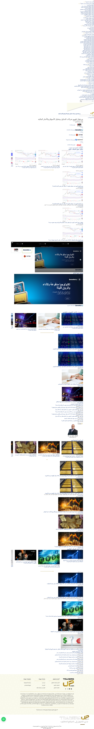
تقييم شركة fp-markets (71, 129)
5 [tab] (48, 573)
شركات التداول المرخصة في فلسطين (87, 9)
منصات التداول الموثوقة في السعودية (87, 11)
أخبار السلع (92, 65)
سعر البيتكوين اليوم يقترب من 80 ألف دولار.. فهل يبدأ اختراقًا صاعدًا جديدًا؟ (69, 407)
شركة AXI (92, 30)
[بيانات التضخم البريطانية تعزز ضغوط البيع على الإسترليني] (49, 322)
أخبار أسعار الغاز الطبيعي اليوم (88, 69)
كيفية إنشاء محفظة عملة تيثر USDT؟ (76, 670)
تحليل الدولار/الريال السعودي (88, 43)
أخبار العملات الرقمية (90, 61)
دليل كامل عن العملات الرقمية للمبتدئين (75, 668)
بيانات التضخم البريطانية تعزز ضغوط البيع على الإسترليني (49, 331)
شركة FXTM (91, 29)
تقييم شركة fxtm (72, 134)
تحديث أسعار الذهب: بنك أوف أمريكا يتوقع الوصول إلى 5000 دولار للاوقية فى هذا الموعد (73, 459)
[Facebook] (65, 691)
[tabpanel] (72, 159)
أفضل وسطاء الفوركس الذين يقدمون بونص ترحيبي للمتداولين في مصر (70, 654)
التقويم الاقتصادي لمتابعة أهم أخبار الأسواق (86, 85)
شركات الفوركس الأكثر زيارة (88, 25)
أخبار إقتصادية (91, 58)
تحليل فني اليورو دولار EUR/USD (88, 35)
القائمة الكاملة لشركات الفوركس (88, 31)
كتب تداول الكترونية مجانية (89, 72)
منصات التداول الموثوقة (89, 21)
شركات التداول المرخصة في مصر (88, 6)
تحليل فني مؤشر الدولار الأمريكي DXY (87, 56)
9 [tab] (44, 573)
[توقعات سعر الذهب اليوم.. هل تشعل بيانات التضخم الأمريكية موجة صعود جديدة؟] (49, 157)
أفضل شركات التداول (90, 1)
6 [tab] (47, 573)
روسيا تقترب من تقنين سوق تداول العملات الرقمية (73, 420)
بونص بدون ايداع (91, 71)
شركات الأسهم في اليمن (89, 8)
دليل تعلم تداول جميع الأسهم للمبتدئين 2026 (75, 672)
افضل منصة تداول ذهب (89, 22)
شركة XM (92, 27)
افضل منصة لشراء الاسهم (89, 24)
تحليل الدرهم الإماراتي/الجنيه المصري (87, 42)
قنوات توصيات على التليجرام (88, 17)
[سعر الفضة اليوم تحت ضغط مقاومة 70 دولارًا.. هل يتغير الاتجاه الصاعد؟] (72, 157)
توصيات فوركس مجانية (89, 70)
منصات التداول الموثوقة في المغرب (87, 13)
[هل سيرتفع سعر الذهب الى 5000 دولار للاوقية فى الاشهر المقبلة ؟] (70, 541)
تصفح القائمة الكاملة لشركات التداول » (76, 147)
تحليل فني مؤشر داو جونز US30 (88, 51)
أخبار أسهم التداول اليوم (89, 60)
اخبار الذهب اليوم (91, 67)
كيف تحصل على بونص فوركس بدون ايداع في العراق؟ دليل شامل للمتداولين (69, 656)
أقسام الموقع (56, 681)
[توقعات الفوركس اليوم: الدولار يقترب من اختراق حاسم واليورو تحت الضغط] (25, 557)
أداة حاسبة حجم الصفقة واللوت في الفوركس (85, 90)
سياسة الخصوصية (27, 685)
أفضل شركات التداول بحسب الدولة (87, 3)
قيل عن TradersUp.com (89, 98)
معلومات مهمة (27, 681)
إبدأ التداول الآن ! (91, 117)
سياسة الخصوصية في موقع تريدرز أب (87, 96)
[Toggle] (84, 1)
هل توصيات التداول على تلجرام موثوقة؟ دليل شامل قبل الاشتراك (71, 659)
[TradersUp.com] (68, 684)
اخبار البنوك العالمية (90, 59)
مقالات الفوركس (91, 75)
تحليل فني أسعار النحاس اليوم (88, 50)
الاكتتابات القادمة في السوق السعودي (87, 79)
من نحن (43, 685)
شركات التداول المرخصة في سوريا (87, 7)
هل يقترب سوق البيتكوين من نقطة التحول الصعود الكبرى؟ (72, 422)
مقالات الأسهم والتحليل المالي (88, 76)
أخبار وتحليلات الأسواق (90, 32)
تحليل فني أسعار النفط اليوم (89, 48)
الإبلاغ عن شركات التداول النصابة (88, 95)
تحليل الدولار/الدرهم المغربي (88, 44)
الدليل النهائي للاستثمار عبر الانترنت (76, 674)
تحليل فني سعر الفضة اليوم (89, 46)
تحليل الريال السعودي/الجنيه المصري (87, 41)
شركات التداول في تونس (89, 10)
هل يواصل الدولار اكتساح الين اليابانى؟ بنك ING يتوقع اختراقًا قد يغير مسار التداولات (73, 563)
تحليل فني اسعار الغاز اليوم (89, 49)
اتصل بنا (43, 687)
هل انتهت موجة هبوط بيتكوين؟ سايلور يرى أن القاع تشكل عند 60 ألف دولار (69, 411)
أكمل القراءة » (74, 167)
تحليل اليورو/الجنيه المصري (89, 40)
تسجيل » (81, 126)
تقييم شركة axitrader (71, 144)
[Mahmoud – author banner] (72, 433)
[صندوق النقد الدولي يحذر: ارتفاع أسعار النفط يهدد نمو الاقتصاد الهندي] (72, 321)
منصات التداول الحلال (90, 18)
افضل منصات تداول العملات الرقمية (87, 19)
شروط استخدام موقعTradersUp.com (87, 99)
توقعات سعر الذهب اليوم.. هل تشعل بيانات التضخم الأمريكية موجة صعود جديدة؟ (50, 167)
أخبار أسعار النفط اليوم (89, 68)
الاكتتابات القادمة (91, 78)
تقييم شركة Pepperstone (70, 139)
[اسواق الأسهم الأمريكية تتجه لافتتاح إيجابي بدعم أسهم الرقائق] (25, 322)
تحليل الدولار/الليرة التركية (89, 37)
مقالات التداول (56, 690)
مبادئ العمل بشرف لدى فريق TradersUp (86, 97)
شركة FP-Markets (90, 28)
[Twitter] (67, 691)
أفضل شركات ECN (90, 23)
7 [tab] (46, 573)
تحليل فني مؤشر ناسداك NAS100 (87, 53)
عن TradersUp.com (90, 92)
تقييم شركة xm (72, 124)
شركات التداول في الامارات (89, 14)
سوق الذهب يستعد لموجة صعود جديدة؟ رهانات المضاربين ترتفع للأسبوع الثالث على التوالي (49, 458)
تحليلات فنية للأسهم (90, 54)
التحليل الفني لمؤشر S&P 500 (88, 52)
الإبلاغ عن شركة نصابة (41, 690)
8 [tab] (45, 573)
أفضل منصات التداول (90, 16)
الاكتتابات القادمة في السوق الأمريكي (87, 80)
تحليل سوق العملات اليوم (89, 34)
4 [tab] (49, 573)
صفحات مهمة (42, 681)
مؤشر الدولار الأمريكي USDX (88, 64)
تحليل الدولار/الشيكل (90, 38)
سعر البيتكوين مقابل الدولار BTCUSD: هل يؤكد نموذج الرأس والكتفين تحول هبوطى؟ (67, 409)
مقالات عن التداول (90, 74)
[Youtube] (71, 691)
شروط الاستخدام (27, 687)
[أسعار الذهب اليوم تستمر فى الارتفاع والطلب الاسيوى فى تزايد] (25, 449)
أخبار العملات (91, 63)
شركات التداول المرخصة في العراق (87, 12)
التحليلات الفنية (56, 687)
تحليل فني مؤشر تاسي (90, 55)
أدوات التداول (91, 81)
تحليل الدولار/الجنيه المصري (89, 39)
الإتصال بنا (92, 93)
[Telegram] (69, 691)
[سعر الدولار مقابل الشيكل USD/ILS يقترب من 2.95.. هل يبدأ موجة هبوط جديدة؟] (25, 157)
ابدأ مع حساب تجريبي (71, 307)
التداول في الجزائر (90, 5)
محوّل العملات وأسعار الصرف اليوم (87, 87)
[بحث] (81, 101)
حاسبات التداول (91, 88)
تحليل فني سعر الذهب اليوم (89, 45)
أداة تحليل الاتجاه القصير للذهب (88, 91)
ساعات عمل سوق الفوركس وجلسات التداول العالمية (84, 86)
